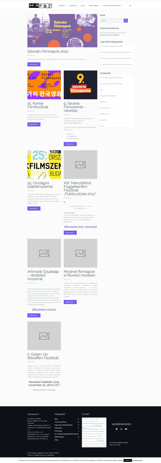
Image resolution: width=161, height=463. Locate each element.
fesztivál (97, 425)
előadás (100, 423)
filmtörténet (86, 431)
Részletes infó (137, 460)
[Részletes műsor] (44, 309)
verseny (86, 446)
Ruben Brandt (92, 441)
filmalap (89, 429)
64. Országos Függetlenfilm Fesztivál (111, 77)
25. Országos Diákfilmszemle (40, 185)
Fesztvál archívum (105, 108)
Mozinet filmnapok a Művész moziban (79, 273)
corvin (91, 419)
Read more (35, 65)
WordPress (50, 455)
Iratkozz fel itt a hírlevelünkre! (109, 35)
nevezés (85, 438)
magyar (88, 436)
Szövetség (72, 5)
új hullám (103, 446)
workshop (97, 446)
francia (95, 431)
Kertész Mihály (99, 433)
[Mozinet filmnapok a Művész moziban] (80, 253)
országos (97, 438)
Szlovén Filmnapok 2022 (47, 51)
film (84, 428)
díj (96, 423)
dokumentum (94, 421)
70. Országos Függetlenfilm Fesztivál (111, 46)
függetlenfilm (86, 433)
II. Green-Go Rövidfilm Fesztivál (43, 356)
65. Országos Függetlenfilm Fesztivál (111, 83)
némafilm (91, 438)
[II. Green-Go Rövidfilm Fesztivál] (44, 336)
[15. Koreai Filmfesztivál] (44, 84)
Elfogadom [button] (128, 460)
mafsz (84, 436)
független (101, 431)
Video (102, 126)
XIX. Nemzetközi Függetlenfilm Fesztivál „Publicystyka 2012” (80, 188)
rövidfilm (100, 441)
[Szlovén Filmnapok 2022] (62, 30)
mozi (100, 436)
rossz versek (85, 441)
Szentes (89, 443)
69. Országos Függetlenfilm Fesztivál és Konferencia (116, 52)
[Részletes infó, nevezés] (80, 226)
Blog (82, 5)
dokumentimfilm (86, 421)
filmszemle (102, 429)
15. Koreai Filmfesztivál (37, 105)
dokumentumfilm (88, 423)
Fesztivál (62, 5)
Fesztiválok (103, 102)
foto (91, 431)
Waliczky (92, 446)
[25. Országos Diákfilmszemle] (44, 164)
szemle (84, 444)
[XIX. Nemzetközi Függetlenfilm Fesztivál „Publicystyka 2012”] (80, 164)
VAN (83, 446)
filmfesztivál (96, 429)
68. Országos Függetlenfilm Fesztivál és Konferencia (116, 58)
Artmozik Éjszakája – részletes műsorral (43, 275)
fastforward (89, 426)
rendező (102, 438)
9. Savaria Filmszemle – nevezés (75, 107)
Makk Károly (94, 436)
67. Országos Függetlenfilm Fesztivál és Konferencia (116, 64)
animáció (85, 419)
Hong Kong (92, 433)
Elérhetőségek (93, 5)
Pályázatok (103, 120)
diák (97, 419)
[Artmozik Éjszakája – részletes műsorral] (44, 253)
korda (104, 433)
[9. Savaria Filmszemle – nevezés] (80, 84)
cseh (94, 418)
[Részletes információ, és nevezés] (44, 390)
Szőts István (98, 443)
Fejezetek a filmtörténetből (112, 5)
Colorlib (36, 455)
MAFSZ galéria (104, 114)
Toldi (103, 444)
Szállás (93, 443)
